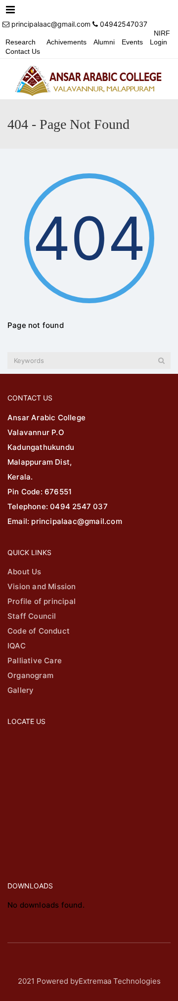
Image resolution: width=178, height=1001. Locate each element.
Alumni (104, 42)
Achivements (66, 42)
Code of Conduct (38, 631)
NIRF (162, 33)
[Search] (161, 360)
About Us (24, 571)
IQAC (16, 645)
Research (20, 42)
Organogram (30, 675)
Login (158, 42)
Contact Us (22, 51)
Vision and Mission (41, 586)
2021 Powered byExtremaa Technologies (89, 981)
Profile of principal (41, 601)
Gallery (20, 690)
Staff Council (31, 616)
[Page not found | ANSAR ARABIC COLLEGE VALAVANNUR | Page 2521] (89, 79)
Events (132, 42)
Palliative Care (34, 660)
